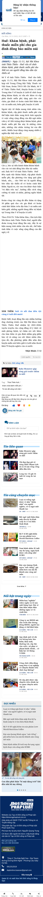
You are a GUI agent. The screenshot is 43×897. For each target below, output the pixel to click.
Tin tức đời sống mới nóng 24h (14, 778)
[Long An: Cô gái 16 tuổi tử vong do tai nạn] (10, 477)
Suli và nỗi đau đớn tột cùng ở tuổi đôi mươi (21, 312)
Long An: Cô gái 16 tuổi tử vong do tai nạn (27, 476)
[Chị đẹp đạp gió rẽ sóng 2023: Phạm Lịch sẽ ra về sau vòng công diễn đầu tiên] (10, 465)
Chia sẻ (38, 896)
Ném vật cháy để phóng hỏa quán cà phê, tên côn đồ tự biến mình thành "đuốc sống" (21, 784)
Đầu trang (26, 875)
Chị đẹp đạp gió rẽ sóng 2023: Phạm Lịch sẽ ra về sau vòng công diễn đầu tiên (29, 465)
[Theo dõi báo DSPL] (21, 57)
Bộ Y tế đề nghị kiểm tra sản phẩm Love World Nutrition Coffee (29, 536)
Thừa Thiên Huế (13, 382)
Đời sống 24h (18, 363)
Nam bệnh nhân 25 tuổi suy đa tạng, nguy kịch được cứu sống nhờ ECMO (29, 551)
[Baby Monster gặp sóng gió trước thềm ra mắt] (10, 372)
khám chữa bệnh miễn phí (11, 385)
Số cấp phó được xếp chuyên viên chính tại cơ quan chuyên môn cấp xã (28, 683)
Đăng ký (32, 20)
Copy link (13, 896)
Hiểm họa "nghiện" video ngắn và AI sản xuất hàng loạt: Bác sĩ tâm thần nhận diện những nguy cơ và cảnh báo (28, 606)
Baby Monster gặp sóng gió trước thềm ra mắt (29, 371)
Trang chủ (4, 896)
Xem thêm (21, 586)
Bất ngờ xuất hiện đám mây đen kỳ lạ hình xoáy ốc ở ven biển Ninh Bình (29, 520)
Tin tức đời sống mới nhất (11, 389)
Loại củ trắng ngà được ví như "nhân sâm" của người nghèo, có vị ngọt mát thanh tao (29, 504)
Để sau (23, 20)
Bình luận (30, 896)
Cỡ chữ (21, 896)
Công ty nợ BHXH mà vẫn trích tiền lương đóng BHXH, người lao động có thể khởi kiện (29, 623)
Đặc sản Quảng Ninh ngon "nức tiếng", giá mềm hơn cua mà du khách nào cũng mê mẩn (28, 570)
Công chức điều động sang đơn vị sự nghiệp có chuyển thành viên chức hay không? (29, 666)
